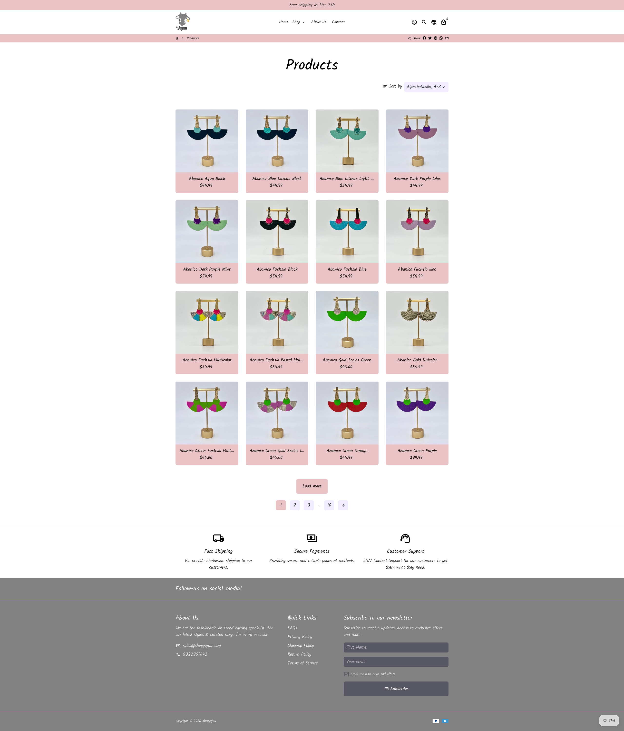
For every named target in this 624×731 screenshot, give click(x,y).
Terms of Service (303, 663)
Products (193, 38)
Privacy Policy (300, 637)
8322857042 (191, 654)
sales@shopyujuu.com (198, 645)
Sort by (392, 86)
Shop (299, 22)
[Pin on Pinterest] (435, 38)
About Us (318, 22)
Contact (338, 22)
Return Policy (299, 654)
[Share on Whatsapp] (441, 38)
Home (283, 22)
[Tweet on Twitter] (430, 38)
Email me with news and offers (373, 674)
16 (329, 505)
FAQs (292, 628)
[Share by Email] (446, 38)
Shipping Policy (301, 645)
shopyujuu (209, 721)
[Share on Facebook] (424, 38)
